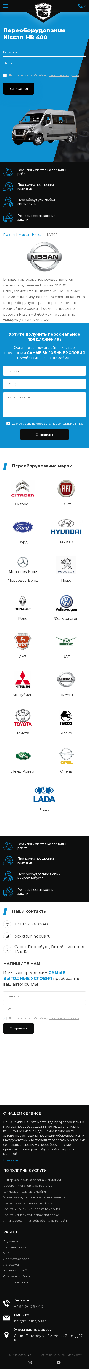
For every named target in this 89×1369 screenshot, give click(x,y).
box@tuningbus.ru (32, 936)
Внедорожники (15, 1282)
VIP (6, 1253)
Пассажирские (15, 1247)
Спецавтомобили (16, 1276)
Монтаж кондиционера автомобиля (31, 1209)
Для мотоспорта (16, 1259)
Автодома (11, 1265)
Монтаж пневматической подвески (31, 1215)
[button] (82, 6)
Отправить (44, 434)
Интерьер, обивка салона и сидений (32, 1180)
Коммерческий (15, 1270)
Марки (23, 235)
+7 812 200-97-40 (31, 924)
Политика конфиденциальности (60, 1354)
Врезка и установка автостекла (28, 1186)
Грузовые (10, 1241)
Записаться (19, 89)
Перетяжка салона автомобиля (28, 1203)
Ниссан (38, 235)
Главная (9, 235)
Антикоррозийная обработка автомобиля (36, 1221)
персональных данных (64, 75)
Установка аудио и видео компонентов (34, 1197)
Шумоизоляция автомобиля (25, 1191)
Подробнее (12, 1160)
